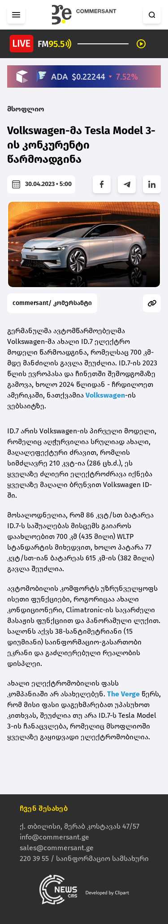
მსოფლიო (25, 109)
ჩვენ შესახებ (44, 808)
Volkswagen (105, 395)
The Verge (123, 694)
